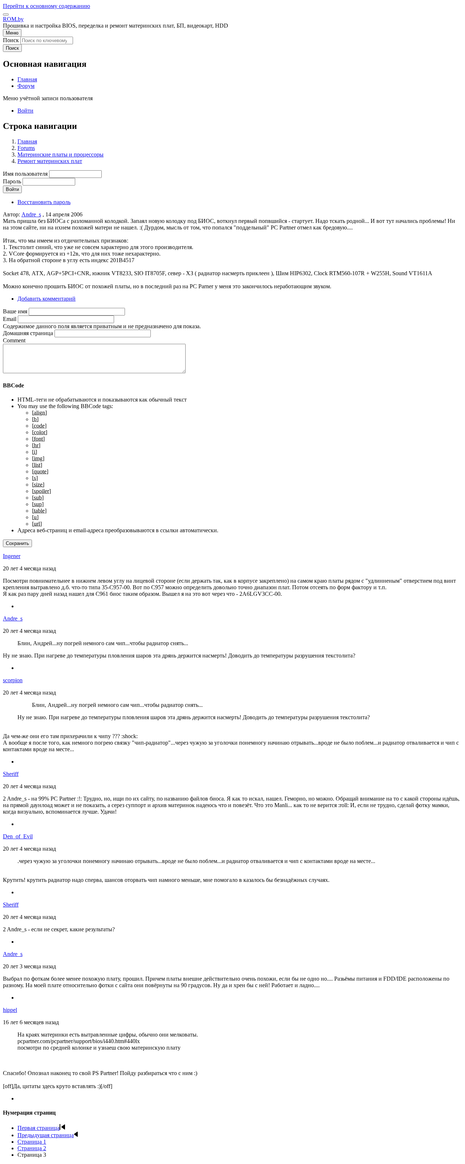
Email (9, 319)
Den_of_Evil (18, 836)
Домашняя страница (28, 333)
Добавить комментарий (46, 299)
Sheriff (11, 774)
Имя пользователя (25, 174)
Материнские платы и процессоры (60, 154)
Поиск (11, 40)
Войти (25, 110)
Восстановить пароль (43, 202)
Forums (26, 148)
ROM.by (13, 19)
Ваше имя (15, 311)
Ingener (11, 556)
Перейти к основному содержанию (46, 6)
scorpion (13, 680)
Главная (27, 141)
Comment (14, 340)
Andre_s (31, 214)
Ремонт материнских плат (49, 161)
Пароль (12, 181)
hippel (10, 1010)
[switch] (6, 14)
